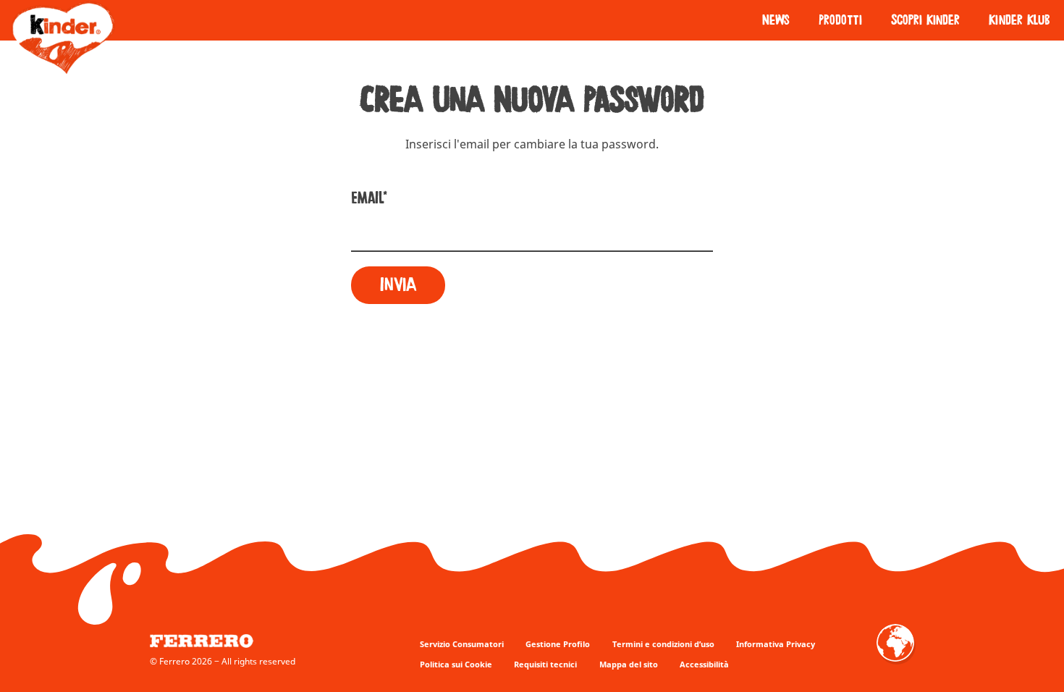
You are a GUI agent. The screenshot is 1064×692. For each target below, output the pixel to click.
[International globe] (895, 653)
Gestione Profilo (557, 644)
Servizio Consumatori (462, 644)
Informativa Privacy (775, 644)
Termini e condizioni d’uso (663, 644)
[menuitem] (776, 20)
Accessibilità (704, 664)
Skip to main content (178, 7)
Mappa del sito (628, 664)
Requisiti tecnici (545, 664)
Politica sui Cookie (456, 664)
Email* (369, 198)
